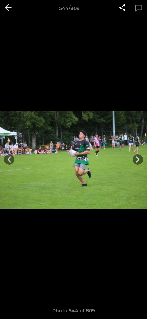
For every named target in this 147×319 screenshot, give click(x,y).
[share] (122, 8)
